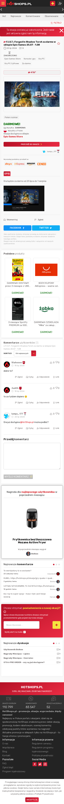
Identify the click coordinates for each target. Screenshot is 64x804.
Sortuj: (8, 353)
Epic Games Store (12, 59)
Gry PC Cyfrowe (11, 63)
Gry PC (41, 59)
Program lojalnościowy (13, 771)
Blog (4, 751)
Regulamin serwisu (41, 743)
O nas (5, 743)
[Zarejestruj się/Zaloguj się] (60, 3)
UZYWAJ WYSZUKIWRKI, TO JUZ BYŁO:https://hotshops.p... (30, 586)
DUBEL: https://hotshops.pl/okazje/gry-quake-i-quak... (29, 578)
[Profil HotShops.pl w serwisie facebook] (35, 764)
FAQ (4, 763)
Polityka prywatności (42, 755)
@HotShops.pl (27, 422)
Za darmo (26, 63)
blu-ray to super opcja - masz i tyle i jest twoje (25, 594)
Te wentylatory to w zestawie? (17, 571)
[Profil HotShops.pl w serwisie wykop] (40, 764)
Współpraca (8, 747)
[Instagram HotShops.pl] (45, 764)
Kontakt (6, 755)
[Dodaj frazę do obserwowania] (56, 625)
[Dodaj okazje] (52, 3)
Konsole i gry (29, 59)
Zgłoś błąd (7, 767)
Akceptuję (32, 800)
